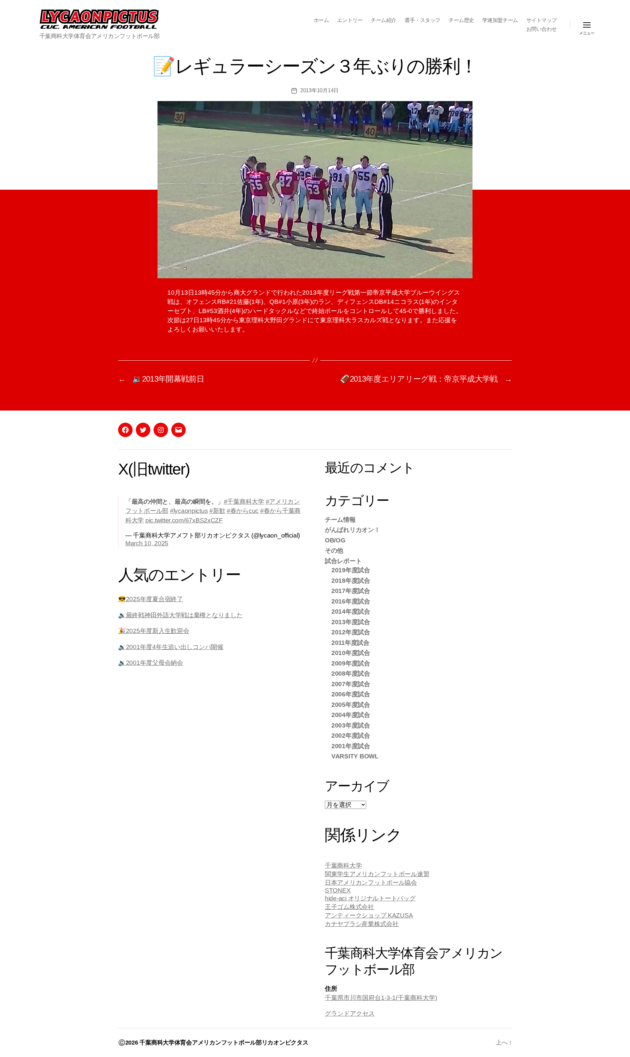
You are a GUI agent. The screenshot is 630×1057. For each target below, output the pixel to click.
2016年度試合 (350, 601)
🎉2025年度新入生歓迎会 (153, 630)
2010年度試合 (350, 652)
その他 (334, 550)
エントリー (350, 20)
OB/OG (335, 540)
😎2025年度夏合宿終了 (150, 599)
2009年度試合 (350, 663)
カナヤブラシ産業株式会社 (362, 923)
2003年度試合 (350, 725)
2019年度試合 (350, 570)
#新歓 (217, 510)
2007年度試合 (350, 684)
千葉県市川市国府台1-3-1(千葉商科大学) (381, 997)
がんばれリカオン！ (352, 529)
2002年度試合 (350, 735)
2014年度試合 (350, 611)
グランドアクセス (350, 1013)
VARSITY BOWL (355, 756)
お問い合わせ (541, 29)
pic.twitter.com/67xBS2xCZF (184, 520)
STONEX (337, 890)
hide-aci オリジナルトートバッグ (370, 898)
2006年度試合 (350, 694)
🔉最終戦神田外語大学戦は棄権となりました (180, 615)
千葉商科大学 (343, 865)
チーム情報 (340, 519)
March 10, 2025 (146, 543)
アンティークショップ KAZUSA (369, 915)
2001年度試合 (350, 746)
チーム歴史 (461, 20)
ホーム (321, 20)
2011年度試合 (350, 642)
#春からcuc (243, 510)
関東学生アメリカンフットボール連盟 (377, 874)
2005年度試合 (350, 704)
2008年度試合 (350, 673)
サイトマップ (541, 20)
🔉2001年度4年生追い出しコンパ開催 (170, 647)
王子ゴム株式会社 (349, 906)
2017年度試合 (350, 590)
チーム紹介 (383, 20)
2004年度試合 (350, 714)
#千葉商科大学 (244, 501)
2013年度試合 (350, 622)
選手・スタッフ (422, 20)
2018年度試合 (350, 580)
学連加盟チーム (500, 20)
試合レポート (343, 561)
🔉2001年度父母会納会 (150, 662)
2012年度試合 (350, 632)
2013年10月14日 (319, 90)
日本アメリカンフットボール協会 (371, 882)
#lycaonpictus (189, 510)
